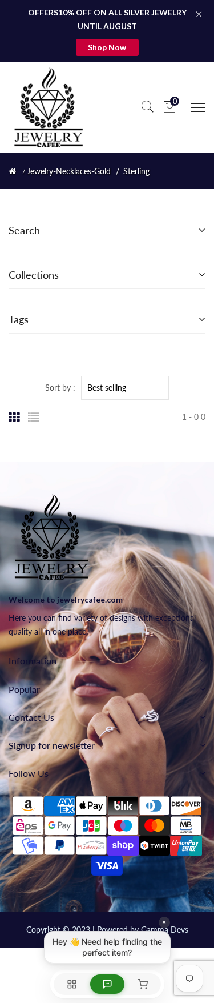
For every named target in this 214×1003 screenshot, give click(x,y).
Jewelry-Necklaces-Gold (69, 171)
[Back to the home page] (12, 171)
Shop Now (107, 47)
